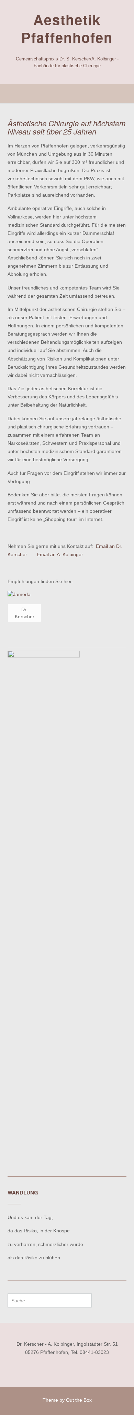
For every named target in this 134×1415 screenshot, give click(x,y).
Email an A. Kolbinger (60, 554)
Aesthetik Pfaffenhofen (67, 28)
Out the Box (79, 1400)
